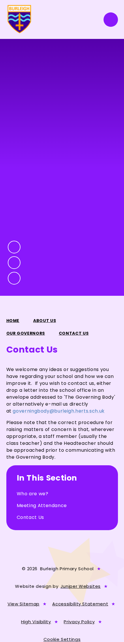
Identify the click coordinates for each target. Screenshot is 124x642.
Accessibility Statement (80, 604)
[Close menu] (111, 19)
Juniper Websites (81, 586)
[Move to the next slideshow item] (14, 262)
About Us (44, 320)
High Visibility (36, 622)
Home (13, 320)
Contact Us (74, 333)
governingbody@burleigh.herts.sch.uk (58, 411)
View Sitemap (23, 604)
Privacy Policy (79, 622)
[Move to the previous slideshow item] (14, 247)
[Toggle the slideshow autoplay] (14, 278)
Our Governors (25, 333)
